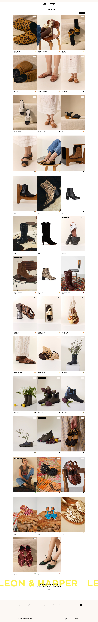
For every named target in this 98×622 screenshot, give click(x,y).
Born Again (30, 608)
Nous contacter (18, 607)
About (29, 605)
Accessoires (43, 613)
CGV (16, 610)
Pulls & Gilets (43, 609)
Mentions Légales (31, 609)
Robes (42, 604)
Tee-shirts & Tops (44, 606)
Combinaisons (43, 612)
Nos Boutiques (30, 607)
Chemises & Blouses (44, 605)
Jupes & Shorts (43, 610)
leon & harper (44, 583)
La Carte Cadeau (31, 604)
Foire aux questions (19, 606)
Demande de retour (19, 604)
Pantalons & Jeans (44, 608)
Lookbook (30, 606)
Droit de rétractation (32, 610)
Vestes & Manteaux (44, 611)
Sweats (42, 607)
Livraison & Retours (19, 605)
